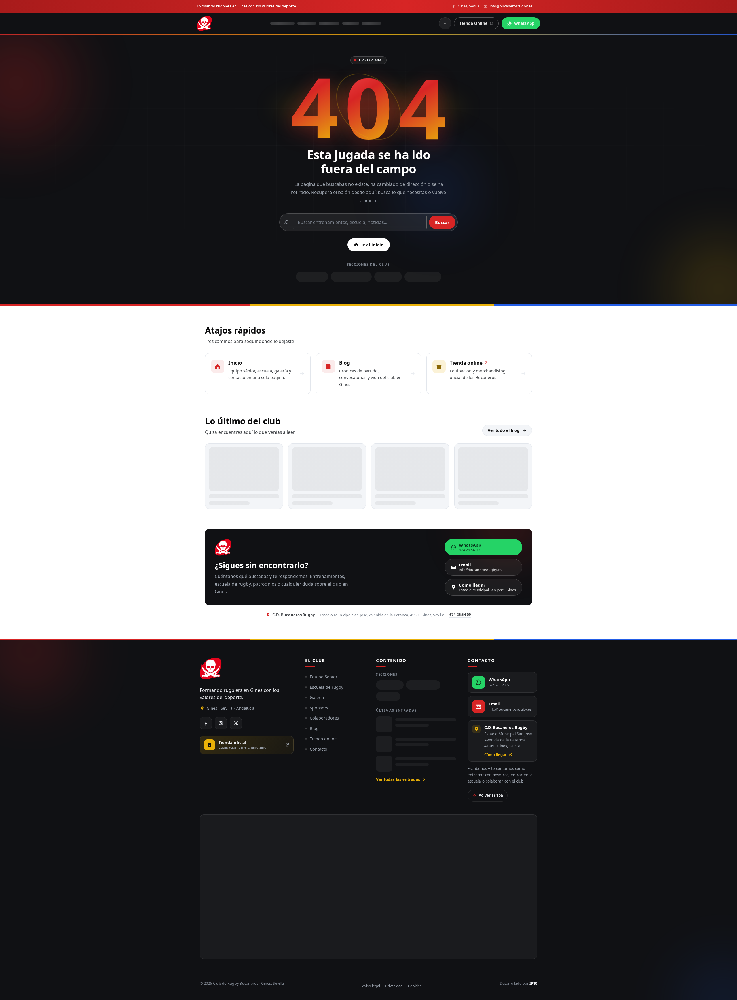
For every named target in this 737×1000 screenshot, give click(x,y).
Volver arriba (491, 795)
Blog (314, 728)
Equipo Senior (323, 676)
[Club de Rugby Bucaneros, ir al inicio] (211, 668)
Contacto (318, 749)
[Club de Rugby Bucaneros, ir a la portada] (204, 23)
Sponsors (319, 708)
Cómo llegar (495, 754)
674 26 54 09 (460, 614)
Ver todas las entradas (398, 779)
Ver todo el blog (504, 430)
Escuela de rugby (326, 687)
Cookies (414, 986)
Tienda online (323, 738)
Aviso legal (371, 986)
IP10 (533, 983)
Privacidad (394, 986)
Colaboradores (324, 718)
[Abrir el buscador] (445, 23)
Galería (317, 697)
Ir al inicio (372, 245)
